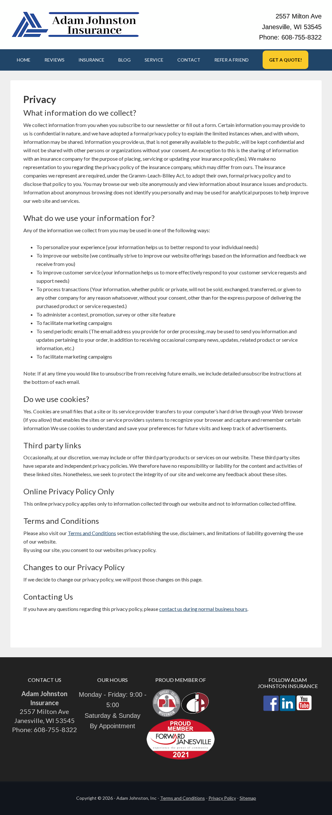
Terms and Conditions (92, 533)
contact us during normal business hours (203, 609)
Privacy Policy (222, 798)
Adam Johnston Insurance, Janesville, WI (75, 24)
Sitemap (248, 798)
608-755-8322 (301, 37)
